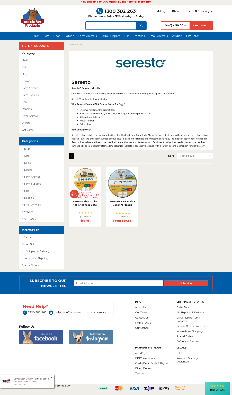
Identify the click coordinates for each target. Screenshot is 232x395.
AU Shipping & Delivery (35, 251)
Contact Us (182, 11)
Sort (171, 155)
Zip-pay (139, 373)
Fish (127, 36)
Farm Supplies (110, 36)
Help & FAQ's (143, 322)
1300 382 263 (120, 11)
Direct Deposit (144, 368)
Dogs (56, 36)
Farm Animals (87, 36)
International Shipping (35, 258)
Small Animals (158, 36)
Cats (46, 36)
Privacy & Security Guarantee (187, 360)
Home (71, 44)
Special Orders (30, 265)
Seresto (80, 44)
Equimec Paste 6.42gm (25, 381)
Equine (69, 36)
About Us (140, 307)
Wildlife (177, 36)
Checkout (201, 25)
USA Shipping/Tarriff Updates (188, 319)
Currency (203, 11)
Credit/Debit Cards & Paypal (151, 363)
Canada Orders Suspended (192, 326)
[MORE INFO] (122, 183)
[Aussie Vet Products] (32, 17)
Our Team (141, 312)
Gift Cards (192, 36)
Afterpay (27, 237)
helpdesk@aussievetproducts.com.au (80, 312)
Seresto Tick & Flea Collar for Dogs (122, 203)
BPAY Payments (145, 358)
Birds (36, 36)
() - (175, 25)
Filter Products (35, 46)
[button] (85, 215)
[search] (141, 25)
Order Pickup (30, 244)
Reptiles (139, 36)
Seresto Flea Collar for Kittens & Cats (85, 203)
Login (163, 11)
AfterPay (140, 353)
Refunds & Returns (187, 341)
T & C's (180, 353)
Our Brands (141, 327)
